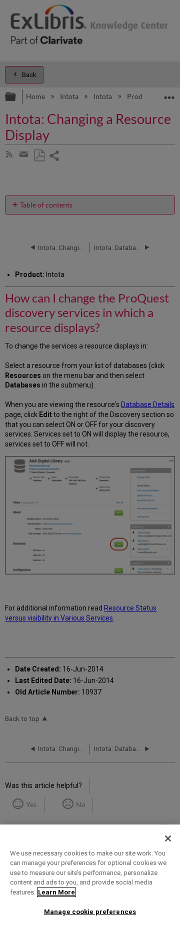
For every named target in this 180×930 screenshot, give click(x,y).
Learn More (56, 892)
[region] (90, 877)
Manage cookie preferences (90, 912)
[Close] (168, 839)
